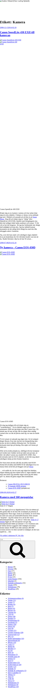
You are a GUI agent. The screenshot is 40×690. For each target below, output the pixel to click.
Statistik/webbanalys (15, 583)
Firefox (12, 624)
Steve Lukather (14, 673)
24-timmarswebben (16, 598)
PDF (11, 653)
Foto (9, 571)
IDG (10, 636)
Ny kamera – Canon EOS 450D (17, 247)
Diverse (10, 569)
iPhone (12, 643)
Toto (10, 677)
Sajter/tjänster (12, 579)
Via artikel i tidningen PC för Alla (12, 535)
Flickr (31, 467)
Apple (11, 602)
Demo (11, 616)
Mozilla (12, 649)
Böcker (10, 567)
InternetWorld (14, 640)
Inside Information (16, 638)
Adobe (12, 600)
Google (12, 630)
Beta (10, 606)
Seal (10, 661)
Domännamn (13, 620)
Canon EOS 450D (14, 488)
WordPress (11, 589)
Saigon (11, 659)
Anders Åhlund (12, 8)
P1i (10, 651)
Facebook (12, 622)
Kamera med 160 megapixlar (16, 497)
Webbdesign (12, 587)
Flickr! (11, 626)
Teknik (10, 585)
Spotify (12, 667)
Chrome (12, 612)
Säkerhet (11, 581)
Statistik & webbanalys (17, 671)
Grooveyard (14, 634)
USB (11, 679)
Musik (10, 575)
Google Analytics (15, 632)
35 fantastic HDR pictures (17, 486)
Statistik (12, 669)
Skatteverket (14, 663)
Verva (11, 681)
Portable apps (14, 657)
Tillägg (11, 675)
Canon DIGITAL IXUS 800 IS (19, 484)
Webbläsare (13, 685)
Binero (11, 608)
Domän (11, 618)
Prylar (10, 577)
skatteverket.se (14, 665)
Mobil (10, 573)
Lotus (11, 645)
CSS (10, 614)
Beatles (11, 604)
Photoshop (13, 655)
